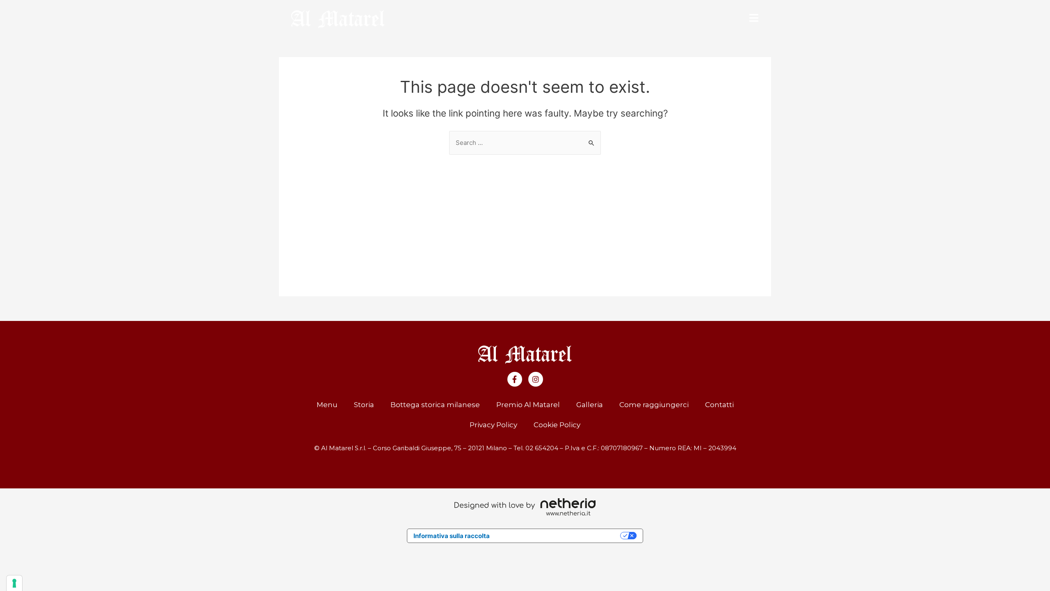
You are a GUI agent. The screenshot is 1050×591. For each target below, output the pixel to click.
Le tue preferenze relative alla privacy (558, 536)
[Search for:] (525, 143)
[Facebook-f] (514, 379)
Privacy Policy (493, 425)
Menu (327, 405)
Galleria (589, 405)
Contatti (719, 405)
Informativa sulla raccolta (451, 536)
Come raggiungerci (654, 405)
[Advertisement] (525, 216)
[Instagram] (535, 379)
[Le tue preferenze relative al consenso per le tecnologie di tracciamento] (14, 583)
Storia (364, 405)
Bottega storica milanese (435, 405)
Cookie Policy (557, 425)
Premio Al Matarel (528, 405)
